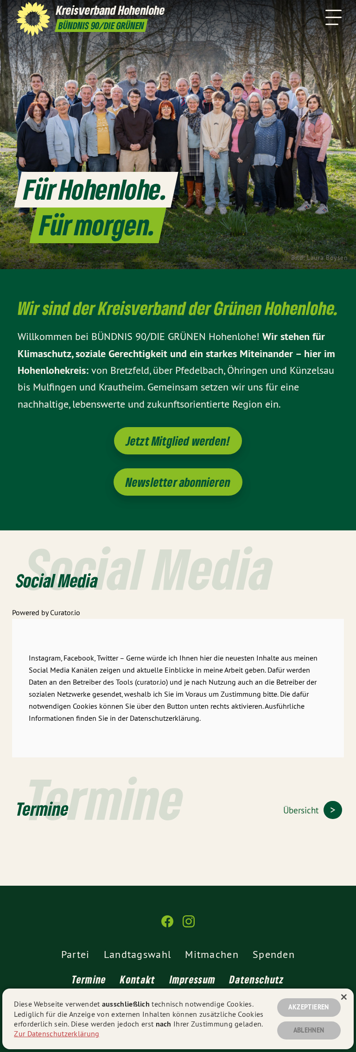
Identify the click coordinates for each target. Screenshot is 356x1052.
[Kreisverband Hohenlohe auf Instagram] (188, 925)
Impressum (193, 979)
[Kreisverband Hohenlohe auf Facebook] (167, 925)
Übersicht (302, 810)
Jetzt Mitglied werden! (178, 440)
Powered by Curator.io (46, 612)
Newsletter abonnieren (178, 482)
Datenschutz (256, 979)
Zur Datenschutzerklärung (56, 1033)
